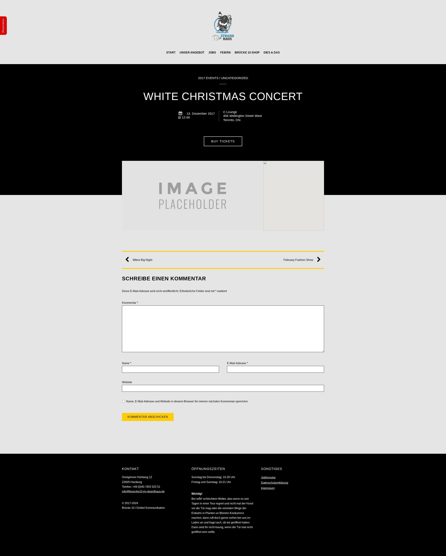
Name (126, 363)
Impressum (268, 488)
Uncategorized (234, 78)
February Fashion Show (298, 259)
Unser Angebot (192, 52)
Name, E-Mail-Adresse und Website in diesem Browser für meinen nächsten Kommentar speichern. (187, 401)
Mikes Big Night (142, 259)
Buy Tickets (223, 141)
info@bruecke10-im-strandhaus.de (143, 491)
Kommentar (130, 302)
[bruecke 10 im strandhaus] (223, 37)
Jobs (212, 52)
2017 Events (208, 78)
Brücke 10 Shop (247, 52)
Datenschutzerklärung (274, 482)
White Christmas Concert (223, 96)
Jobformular (268, 477)
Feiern (225, 52)
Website (127, 382)
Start (171, 52)
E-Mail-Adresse (237, 363)
